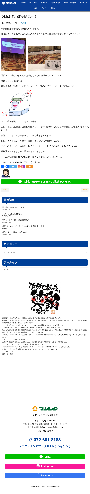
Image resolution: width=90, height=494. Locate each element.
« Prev (5, 189)
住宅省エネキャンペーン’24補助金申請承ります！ (24, 226)
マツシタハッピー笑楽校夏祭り (16, 220)
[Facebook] (5, 166)
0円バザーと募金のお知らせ (14, 232)
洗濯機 (23, 23)
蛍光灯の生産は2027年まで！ (15, 207)
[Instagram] (21, 166)
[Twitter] (13, 166)
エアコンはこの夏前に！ (13, 214)
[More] (29, 166)
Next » (85, 189)
